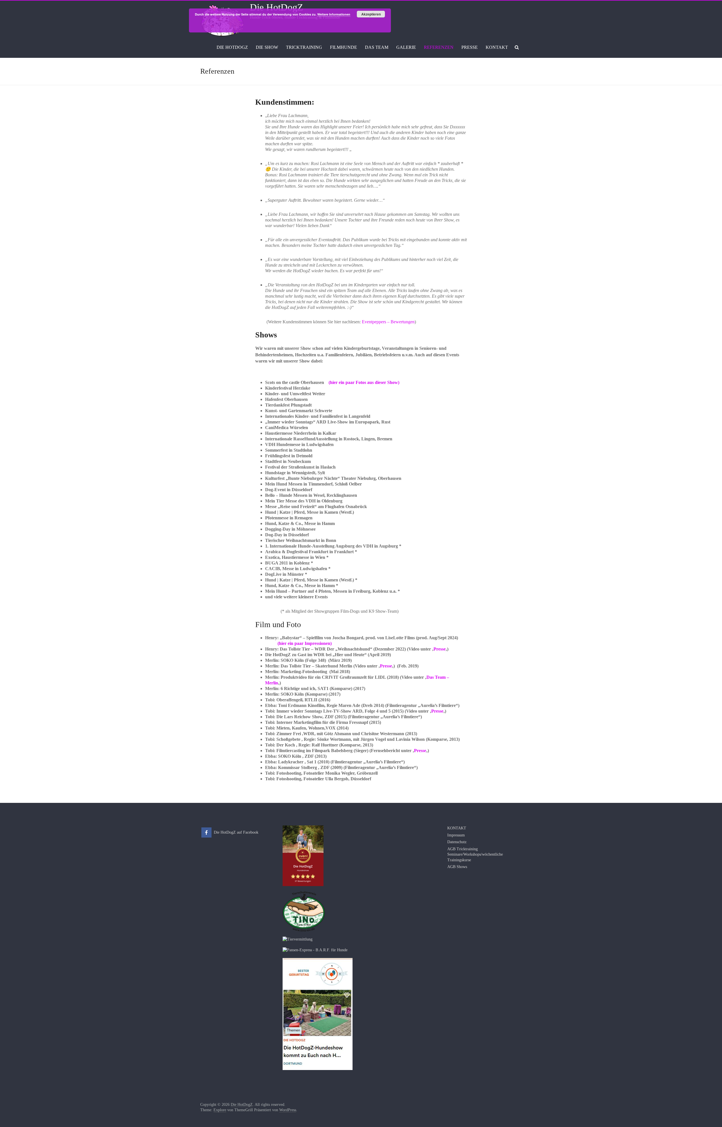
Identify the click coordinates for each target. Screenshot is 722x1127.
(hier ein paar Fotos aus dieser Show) (364, 382)
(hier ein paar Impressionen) (298, 643)
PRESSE (469, 47)
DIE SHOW (267, 47)
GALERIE (406, 47)
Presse (439, 649)
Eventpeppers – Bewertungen (388, 321)
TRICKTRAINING (304, 47)
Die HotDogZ (276, 7)
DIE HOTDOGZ (232, 47)
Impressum (456, 835)
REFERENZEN (439, 47)
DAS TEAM (376, 47)
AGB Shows (457, 867)
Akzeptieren (371, 14)
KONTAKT (497, 47)
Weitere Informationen (333, 14)
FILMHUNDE (343, 47)
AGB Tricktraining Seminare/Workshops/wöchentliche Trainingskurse (475, 854)
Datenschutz (456, 842)
